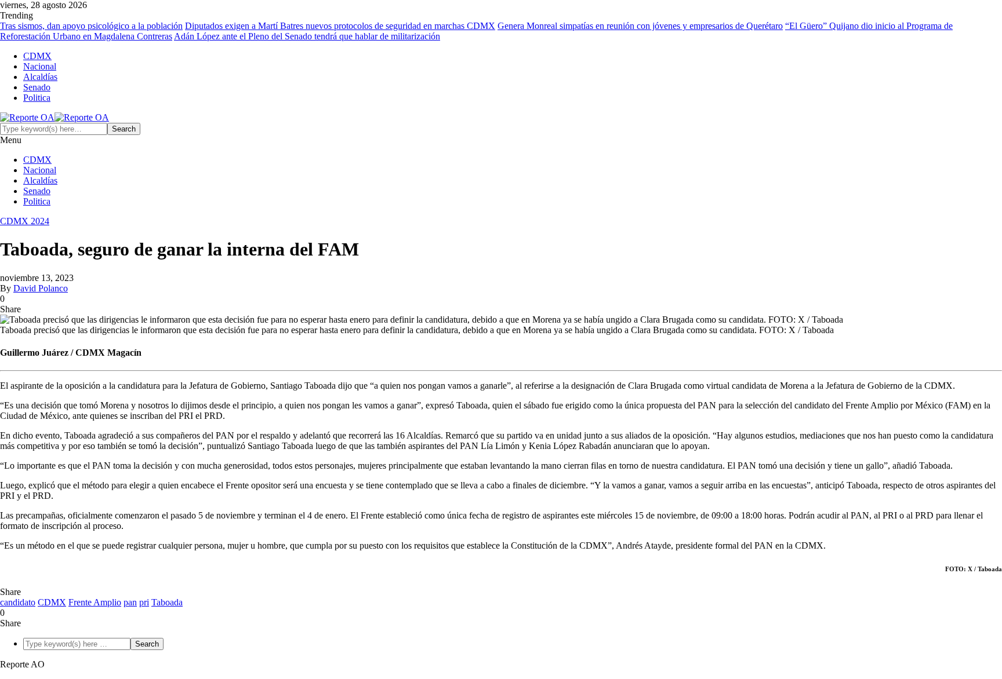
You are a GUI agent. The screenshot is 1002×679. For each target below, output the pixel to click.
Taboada (167, 602)
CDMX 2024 (24, 221)
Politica (36, 98)
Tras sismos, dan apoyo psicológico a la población (91, 26)
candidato (17, 602)
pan (130, 602)
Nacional (39, 66)
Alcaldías (40, 77)
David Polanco (40, 288)
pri (144, 602)
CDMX (37, 56)
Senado (36, 87)
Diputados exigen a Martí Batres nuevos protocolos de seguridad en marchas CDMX (340, 26)
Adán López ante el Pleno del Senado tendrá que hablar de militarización (307, 36)
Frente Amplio (94, 602)
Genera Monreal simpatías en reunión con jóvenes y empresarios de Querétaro (640, 26)
